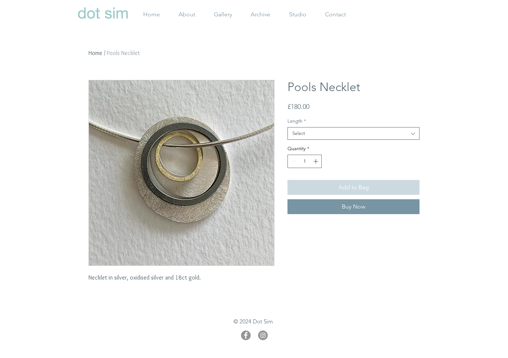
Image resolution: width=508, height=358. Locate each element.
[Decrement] (293, 161)
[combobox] (353, 133)
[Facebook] (246, 335)
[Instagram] (263, 335)
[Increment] (316, 161)
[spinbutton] (305, 161)
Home (95, 53)
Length (296, 121)
